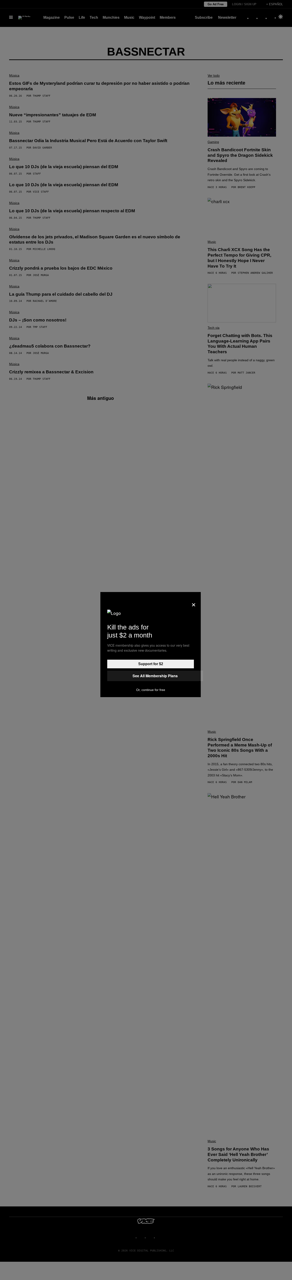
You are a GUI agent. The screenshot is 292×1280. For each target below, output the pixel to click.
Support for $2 (150, 664)
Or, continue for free (150, 690)
